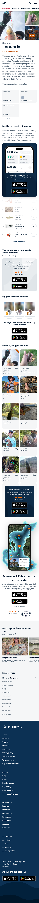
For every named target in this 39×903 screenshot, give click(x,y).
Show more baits (19, 242)
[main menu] (35, 3)
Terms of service (8, 756)
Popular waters (8, 783)
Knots (4, 779)
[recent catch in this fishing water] (10, 362)
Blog (4, 776)
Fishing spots (7, 817)
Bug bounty (6, 787)
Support (5, 742)
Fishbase (9, 119)
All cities (5, 844)
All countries (7, 836)
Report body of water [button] (10, 764)
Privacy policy (7, 753)
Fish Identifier (7, 813)
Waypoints (6, 828)
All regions (6, 840)
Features (5, 806)
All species (6, 847)
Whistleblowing (8, 760)
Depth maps (6, 821)
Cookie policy (7, 790)
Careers (5, 738)
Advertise (6, 749)
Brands (5, 772)
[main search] (30, 2)
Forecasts (6, 810)
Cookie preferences (10, 794)
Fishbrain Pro (7, 802)
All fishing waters (8, 851)
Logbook (5, 824)
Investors (5, 746)
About (4, 735)
